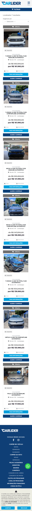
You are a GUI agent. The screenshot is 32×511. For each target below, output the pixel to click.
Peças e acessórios (16, 462)
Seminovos (16, 449)
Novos (16, 447)
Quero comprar (16, 78)
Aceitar (8, 508)
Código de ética (16, 486)
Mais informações (16, 74)
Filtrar (17, 9)
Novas (16, 457)
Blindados (16, 452)
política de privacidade (11, 501)
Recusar (24, 508)
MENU (28, 4)
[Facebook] (12, 439)
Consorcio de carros (16, 473)
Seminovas (16, 460)
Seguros (16, 468)
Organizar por (7, 18)
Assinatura (16, 465)
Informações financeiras (16, 483)
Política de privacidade (16, 478)
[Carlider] (11, 3)
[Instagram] (17, 439)
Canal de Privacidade (16, 481)
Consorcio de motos (16, 475)
